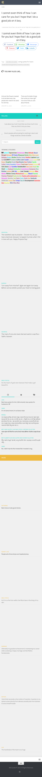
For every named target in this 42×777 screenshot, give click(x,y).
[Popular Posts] (20, 395)
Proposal (4, 232)
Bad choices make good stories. (11, 508)
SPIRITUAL (4, 180)
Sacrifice (10, 178)
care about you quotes (11, 62)
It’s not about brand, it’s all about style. (13, 411)
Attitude (31, 153)
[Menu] (39, 2)
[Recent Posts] (7, 395)
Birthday (4, 157)
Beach (36, 153)
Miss (36, 171)
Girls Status (5, 380)
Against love (5, 551)
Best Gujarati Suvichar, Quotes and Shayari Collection (17, 438)
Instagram (32, 169)
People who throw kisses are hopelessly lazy (15, 554)
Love (2, 400)
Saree (3, 408)
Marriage (32, 171)
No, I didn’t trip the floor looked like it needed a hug (16, 449)
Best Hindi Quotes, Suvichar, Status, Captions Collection (18, 429)
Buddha (3, 283)
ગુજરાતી (6, 153)
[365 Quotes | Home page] (3, 2)
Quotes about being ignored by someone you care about (15, 64)
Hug (6, 169)
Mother (3, 697)
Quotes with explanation (29, 176)
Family (34, 162)
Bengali (3, 415)
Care (3, 7)
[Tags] (34, 395)
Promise (4, 176)
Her (38, 166)
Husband (10, 169)
